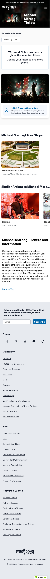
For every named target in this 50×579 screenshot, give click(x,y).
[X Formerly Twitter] (16, 341)
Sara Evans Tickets (11, 519)
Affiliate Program (10, 390)
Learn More (39, 113)
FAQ (5, 438)
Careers (6, 385)
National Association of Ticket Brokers (20, 406)
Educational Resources (13, 475)
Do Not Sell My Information (15, 460)
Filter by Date (11, 39)
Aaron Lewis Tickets (12, 513)
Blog (5, 379)
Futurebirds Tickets (11, 529)
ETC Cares (7, 374)
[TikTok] (42, 341)
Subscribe (39, 322)
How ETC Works (10, 470)
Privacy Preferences (12, 481)
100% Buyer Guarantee (13, 364)
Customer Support (11, 433)
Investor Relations (11, 416)
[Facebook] (7, 341)
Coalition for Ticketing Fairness (16, 401)
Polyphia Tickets (10, 503)
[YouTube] (33, 341)
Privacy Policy (9, 449)
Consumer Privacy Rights (14, 454)
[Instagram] (25, 341)
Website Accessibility (12, 465)
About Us (7, 358)
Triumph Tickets (10, 497)
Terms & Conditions (11, 444)
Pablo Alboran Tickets (13, 508)
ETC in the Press (10, 411)
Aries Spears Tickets (12, 534)
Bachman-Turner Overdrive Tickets (18, 524)
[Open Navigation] (46, 7)
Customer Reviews (11, 369)
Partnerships (8, 395)
